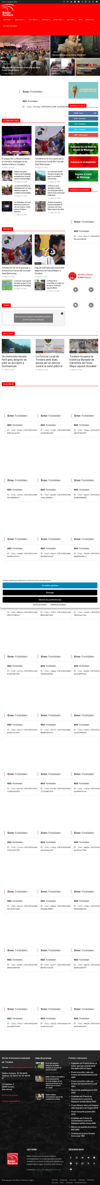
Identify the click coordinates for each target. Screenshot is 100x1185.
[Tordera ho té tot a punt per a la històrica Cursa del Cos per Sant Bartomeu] (50, 141)
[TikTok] (82, 1)
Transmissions (8, 64)
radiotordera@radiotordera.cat (22, 1067)
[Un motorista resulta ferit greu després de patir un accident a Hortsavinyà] (40, 176)
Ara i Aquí (57, 52)
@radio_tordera (85, 274)
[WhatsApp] (93, 1)
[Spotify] (74, 1)
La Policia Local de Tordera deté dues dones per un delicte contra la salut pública (49, 361)
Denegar (50, 592)
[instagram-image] (75, 289)
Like (94, 113)
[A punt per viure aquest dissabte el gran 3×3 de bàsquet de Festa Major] (7, 285)
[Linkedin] (71, 1)
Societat (5, 154)
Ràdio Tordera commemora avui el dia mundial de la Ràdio (54, 1097)
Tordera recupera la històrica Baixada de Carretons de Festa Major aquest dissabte (83, 361)
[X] (89, 1)
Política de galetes (39, 604)
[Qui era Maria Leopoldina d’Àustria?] (75, 46)
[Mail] (88, 1157)
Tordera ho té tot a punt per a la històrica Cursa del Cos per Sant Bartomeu (49, 161)
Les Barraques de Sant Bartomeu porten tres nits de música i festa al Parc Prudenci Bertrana (22, 207)
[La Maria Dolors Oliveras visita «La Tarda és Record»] (87, 67)
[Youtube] (96, 1)
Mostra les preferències (50, 599)
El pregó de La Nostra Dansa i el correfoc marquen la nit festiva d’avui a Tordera (16, 161)
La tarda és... (82, 65)
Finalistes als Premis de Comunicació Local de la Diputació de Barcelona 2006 (83, 1120)
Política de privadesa (58, 604)
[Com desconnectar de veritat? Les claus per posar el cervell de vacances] (62, 67)
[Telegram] (78, 1)
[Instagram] (67, 1)
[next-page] (7, 219)
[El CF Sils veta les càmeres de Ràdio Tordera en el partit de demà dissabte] (39, 1065)
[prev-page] (3, 219)
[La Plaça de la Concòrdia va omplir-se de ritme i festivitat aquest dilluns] (40, 285)
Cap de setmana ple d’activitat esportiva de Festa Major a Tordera (49, 270)
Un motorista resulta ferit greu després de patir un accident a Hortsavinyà (14, 361)
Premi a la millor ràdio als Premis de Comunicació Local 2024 (84, 1074)
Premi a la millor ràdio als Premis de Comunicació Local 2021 (84, 1083)
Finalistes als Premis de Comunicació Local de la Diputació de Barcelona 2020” (83, 1099)
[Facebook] (64, 1)
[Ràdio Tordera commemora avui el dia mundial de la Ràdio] (39, 1097)
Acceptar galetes (50, 585)
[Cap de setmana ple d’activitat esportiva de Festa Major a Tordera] (50, 250)
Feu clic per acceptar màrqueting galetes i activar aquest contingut (33, 318)
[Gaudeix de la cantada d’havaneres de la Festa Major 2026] (25, 55)
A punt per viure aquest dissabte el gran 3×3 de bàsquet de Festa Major (22, 283)
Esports (37, 263)
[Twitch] (85, 1)
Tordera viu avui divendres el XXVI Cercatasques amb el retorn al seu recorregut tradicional (56, 190)
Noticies (5, 352)
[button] (95, 32)
